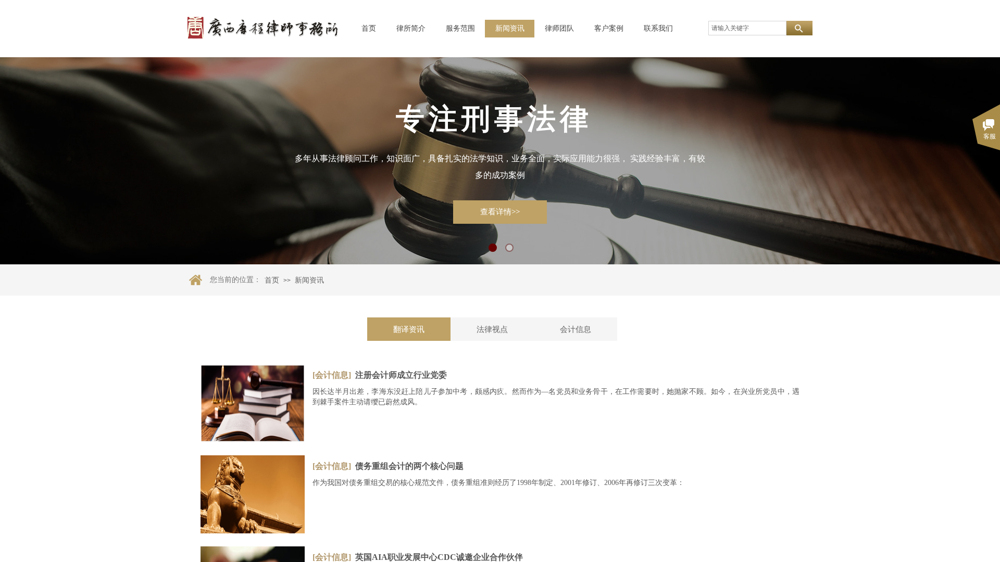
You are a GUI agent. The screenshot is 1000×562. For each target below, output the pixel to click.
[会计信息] (331, 375)
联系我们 (658, 28)
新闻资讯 (509, 28)
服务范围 (460, 28)
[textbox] (747, 28)
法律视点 (492, 329)
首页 (368, 28)
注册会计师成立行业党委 (401, 375)
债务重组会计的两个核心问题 (409, 466)
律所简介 (411, 28)
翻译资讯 (408, 329)
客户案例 (608, 28)
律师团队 (559, 28)
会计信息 (575, 329)
